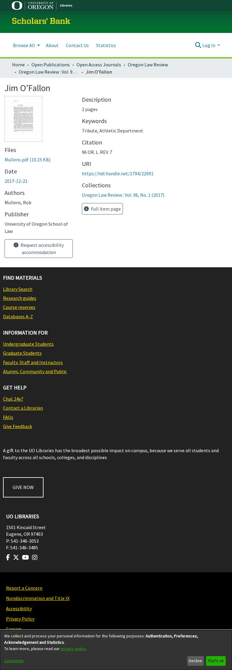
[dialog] (116, 650)
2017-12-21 (16, 181)
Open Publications (50, 65)
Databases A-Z (18, 316)
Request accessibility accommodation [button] (42, 248)
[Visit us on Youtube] (25, 557)
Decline (195, 660)
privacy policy (73, 648)
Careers (14, 629)
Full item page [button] (105, 209)
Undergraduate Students (28, 344)
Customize (14, 660)
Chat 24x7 (13, 399)
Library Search (17, 289)
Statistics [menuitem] (106, 45)
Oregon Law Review (148, 65)
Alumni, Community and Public (35, 371)
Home (18, 65)
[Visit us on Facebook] (8, 557)
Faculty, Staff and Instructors (33, 362)
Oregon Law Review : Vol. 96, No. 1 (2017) (49, 72)
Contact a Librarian (23, 408)
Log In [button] (209, 45)
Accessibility (19, 608)
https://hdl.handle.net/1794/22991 (117, 173)
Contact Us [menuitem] (77, 45)
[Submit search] (198, 45)
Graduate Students (22, 353)
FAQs (8, 417)
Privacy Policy (20, 619)
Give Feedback (17, 426)
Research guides (19, 298)
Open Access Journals (98, 65)
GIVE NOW (23, 487)
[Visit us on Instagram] (34, 557)
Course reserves (19, 307)
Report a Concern (24, 588)
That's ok (216, 660)
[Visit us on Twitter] (16, 557)
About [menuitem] (52, 45)
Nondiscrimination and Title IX (37, 598)
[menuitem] (26, 45)
